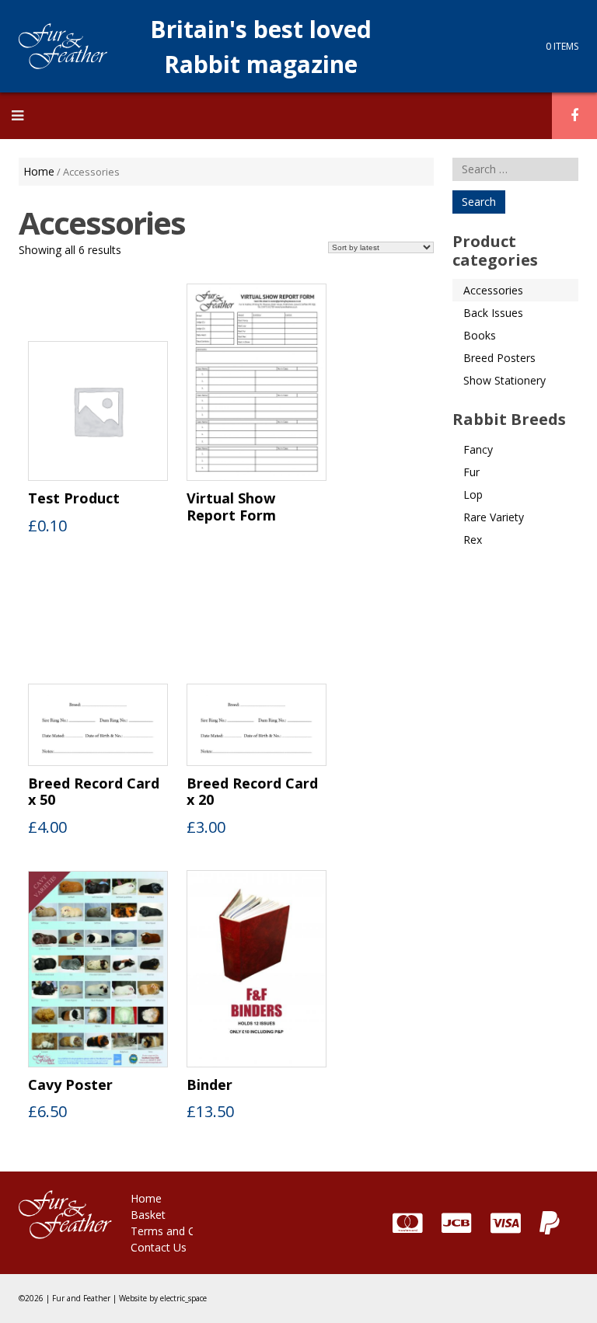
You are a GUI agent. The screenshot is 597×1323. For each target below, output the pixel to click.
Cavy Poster (70, 1085)
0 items (562, 46)
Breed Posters (499, 357)
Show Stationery (504, 380)
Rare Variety (493, 517)
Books (479, 335)
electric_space (183, 1298)
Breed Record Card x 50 (93, 792)
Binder (209, 1085)
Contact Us (159, 1247)
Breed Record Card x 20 (252, 792)
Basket (148, 1214)
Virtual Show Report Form (231, 507)
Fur (471, 472)
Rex (472, 539)
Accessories (493, 290)
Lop (473, 494)
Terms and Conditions (186, 1231)
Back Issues (493, 312)
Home (38, 171)
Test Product (74, 498)
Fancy (478, 449)
